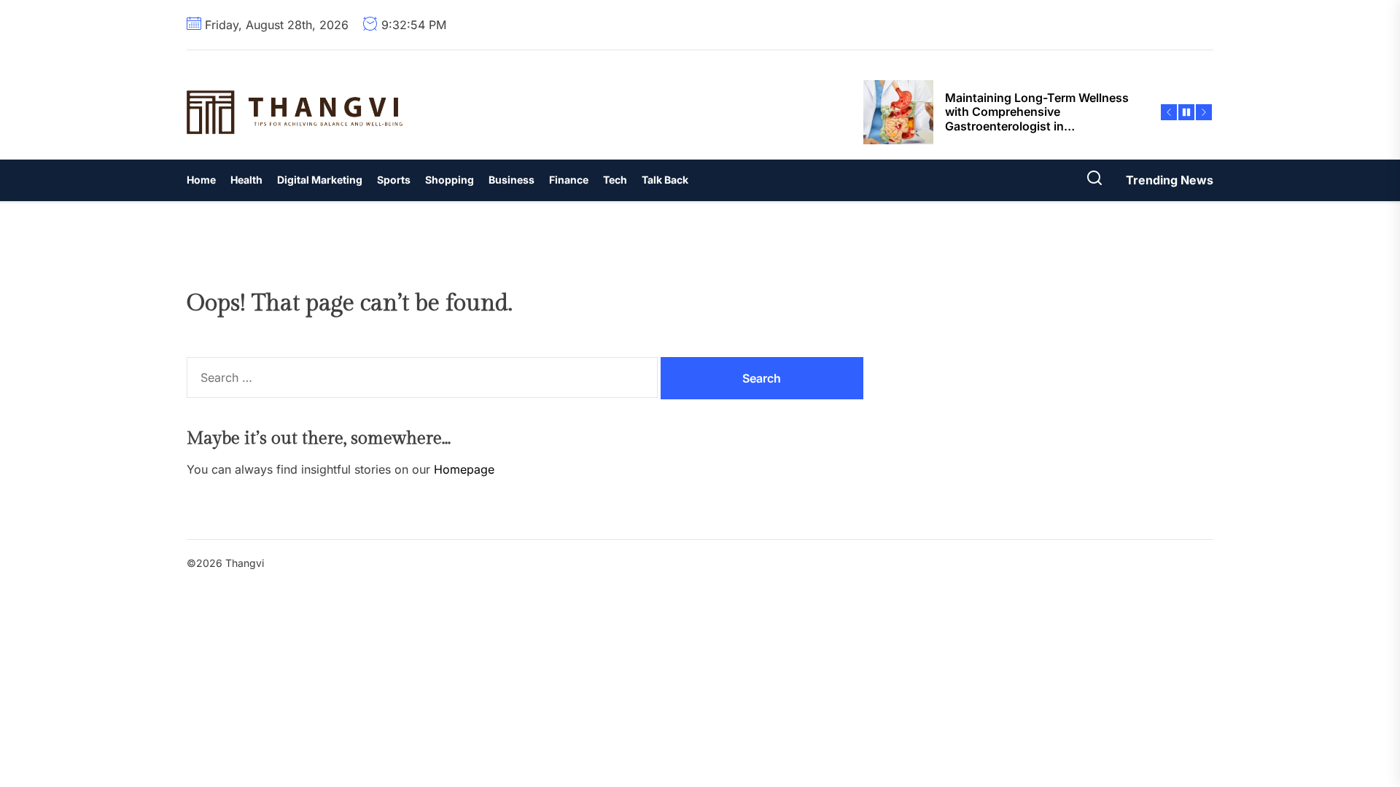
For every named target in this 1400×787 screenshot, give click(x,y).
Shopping (449, 179)
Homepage (464, 469)
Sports (394, 179)
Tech (615, 179)
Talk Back (665, 179)
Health (246, 179)
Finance (568, 179)
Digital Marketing (319, 179)
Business (511, 179)
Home (201, 179)
